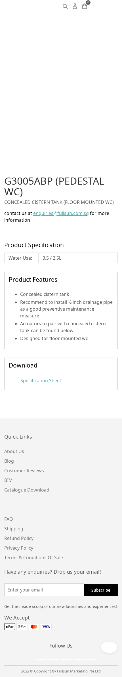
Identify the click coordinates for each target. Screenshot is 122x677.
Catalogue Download (26, 490)
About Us (14, 451)
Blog (9, 461)
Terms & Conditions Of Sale (33, 557)
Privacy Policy (18, 548)
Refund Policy (18, 538)
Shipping (13, 529)
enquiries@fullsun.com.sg (61, 213)
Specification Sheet (40, 380)
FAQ (8, 519)
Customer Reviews (24, 470)
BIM (8, 480)
